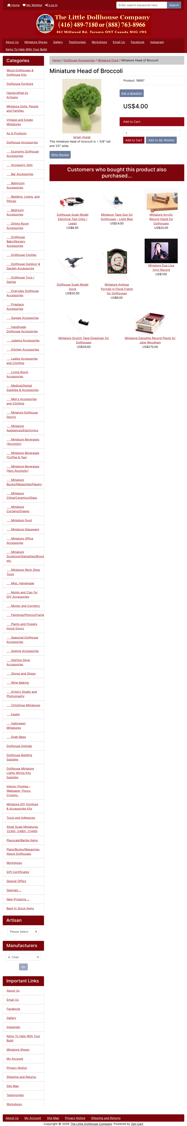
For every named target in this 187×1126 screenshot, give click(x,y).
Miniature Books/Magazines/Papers (24, 482)
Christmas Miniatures (23, 705)
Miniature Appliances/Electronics (22, 428)
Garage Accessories (23, 318)
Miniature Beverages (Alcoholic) (23, 442)
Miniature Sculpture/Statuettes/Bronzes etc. (25, 556)
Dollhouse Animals (19, 746)
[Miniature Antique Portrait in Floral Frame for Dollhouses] (116, 260)
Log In (53, 5)
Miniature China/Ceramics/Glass (22, 495)
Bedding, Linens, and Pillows (23, 199)
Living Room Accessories (17, 374)
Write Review (60, 155)
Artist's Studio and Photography (22, 694)
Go (23, 967)
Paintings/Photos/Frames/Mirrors (25, 615)
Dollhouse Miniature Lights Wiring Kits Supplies (20, 773)
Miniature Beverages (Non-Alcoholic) (23, 469)
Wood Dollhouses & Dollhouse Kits (20, 72)
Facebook (137, 42)
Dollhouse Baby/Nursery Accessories (16, 241)
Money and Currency (23, 606)
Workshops (99, 42)
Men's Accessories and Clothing (22, 401)
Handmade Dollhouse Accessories (22, 329)
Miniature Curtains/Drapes (18, 509)
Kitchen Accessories (23, 349)
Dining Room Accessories (18, 226)
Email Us (119, 42)
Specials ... (14, 890)
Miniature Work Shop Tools (23, 572)
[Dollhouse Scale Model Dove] (72, 260)
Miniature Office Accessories (20, 541)
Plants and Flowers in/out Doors (22, 626)
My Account (15, 1058)
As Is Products (16, 133)
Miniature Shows (35, 42)
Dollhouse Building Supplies (19, 757)
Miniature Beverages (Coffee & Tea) (23, 455)
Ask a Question (131, 93)
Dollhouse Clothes (21, 255)
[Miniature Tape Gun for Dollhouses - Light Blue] (116, 200)
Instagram (157, 42)
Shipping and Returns (21, 1077)
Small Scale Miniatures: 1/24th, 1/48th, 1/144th (22, 829)
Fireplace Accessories (15, 307)
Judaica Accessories (23, 340)
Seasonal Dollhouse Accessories (22, 640)
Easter (13, 714)
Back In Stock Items (20, 908)
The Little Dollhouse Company (91, 1124)
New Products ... (18, 899)
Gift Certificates (18, 872)
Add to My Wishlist (161, 140)
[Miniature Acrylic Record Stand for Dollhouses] (161, 200)
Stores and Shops (21, 673)
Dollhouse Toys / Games (20, 280)
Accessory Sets (20, 165)
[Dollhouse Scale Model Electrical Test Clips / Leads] (72, 200)
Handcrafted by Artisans (17, 95)
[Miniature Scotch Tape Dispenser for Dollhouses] (83, 322)
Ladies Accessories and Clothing (22, 361)
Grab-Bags (16, 737)
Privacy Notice (17, 1068)
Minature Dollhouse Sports (22, 415)
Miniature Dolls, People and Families (22, 108)
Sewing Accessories (23, 651)
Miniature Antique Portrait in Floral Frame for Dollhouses (117, 289)
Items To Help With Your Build (26, 49)
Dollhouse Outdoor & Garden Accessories (23, 266)
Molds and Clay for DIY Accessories (22, 594)
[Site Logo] (93, 24)
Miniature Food (108, 60)
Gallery (58, 42)
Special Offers (16, 881)
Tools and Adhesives (21, 817)
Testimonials (77, 42)
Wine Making (18, 682)
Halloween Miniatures (16, 726)
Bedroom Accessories (15, 212)
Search (174, 5)
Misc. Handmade (20, 583)
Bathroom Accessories (16, 185)
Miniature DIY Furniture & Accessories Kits (22, 806)
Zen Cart (137, 1124)
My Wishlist (34, 5)
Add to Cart (133, 140)
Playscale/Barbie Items (22, 840)
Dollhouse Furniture (20, 84)
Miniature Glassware (23, 529)
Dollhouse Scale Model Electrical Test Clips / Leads (72, 219)
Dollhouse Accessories (79, 60)
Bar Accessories (20, 174)
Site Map (13, 1086)
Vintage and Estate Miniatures (20, 122)
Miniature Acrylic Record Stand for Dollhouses (161, 219)
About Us (12, 42)
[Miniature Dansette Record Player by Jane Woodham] (150, 322)
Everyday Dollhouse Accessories (23, 293)
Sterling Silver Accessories (18, 662)
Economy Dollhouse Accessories (23, 154)
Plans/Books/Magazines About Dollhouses (23, 852)
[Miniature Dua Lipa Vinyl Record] (161, 250)
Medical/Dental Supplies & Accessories (23, 388)
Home (15, 5)
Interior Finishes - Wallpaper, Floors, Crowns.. (19, 791)
